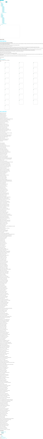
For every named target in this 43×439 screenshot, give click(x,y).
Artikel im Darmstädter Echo (2, 59)
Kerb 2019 (3, 9)
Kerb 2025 (2, 5)
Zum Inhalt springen (2, 0)
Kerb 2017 (3, 10)
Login (1, 435)
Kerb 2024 (3, 6)
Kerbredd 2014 (5, 12)
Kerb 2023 (3, 18)
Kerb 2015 (3, 11)
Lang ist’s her (2, 17)
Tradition (2, 4)
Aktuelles (2, 3)
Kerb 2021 (3, 8)
